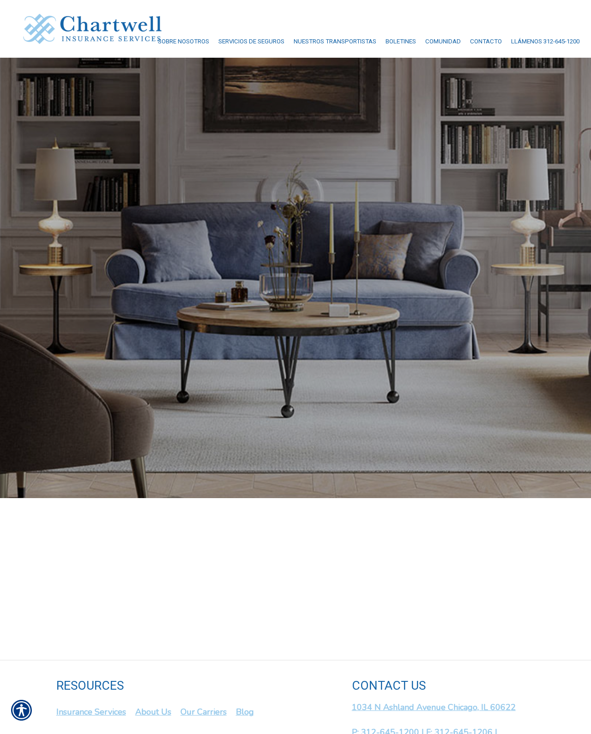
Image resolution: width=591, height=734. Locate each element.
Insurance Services (91, 711)
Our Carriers (204, 711)
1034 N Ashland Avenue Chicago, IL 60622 (434, 707)
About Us (153, 711)
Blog (245, 711)
